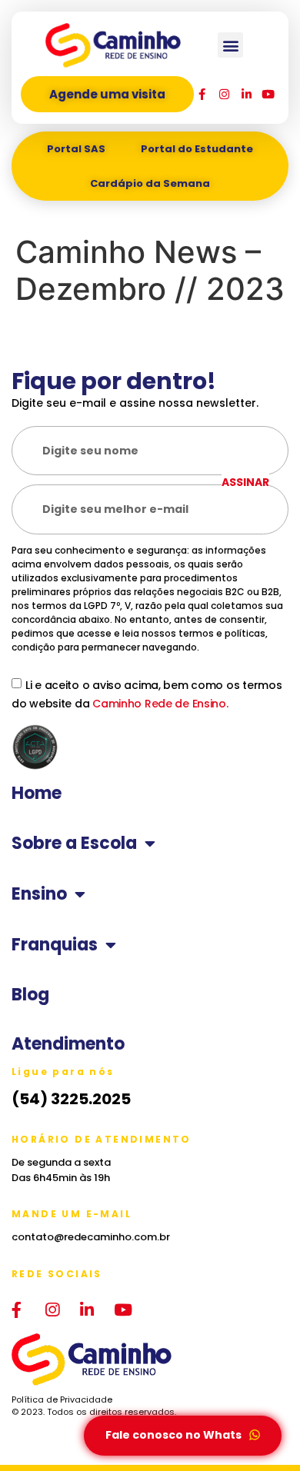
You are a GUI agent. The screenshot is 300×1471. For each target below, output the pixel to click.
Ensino (39, 894)
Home (37, 793)
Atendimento (68, 1044)
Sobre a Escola (74, 843)
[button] (230, 45)
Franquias (55, 945)
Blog (30, 995)
